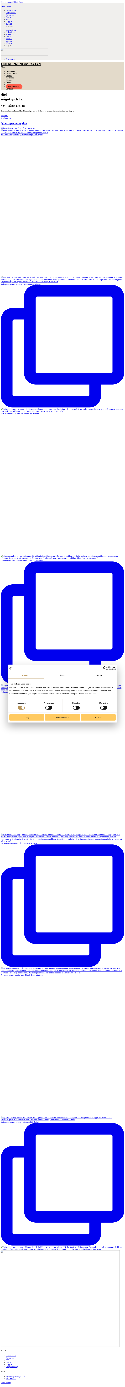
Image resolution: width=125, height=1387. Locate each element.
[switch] (48, 708)
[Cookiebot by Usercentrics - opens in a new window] (105, 668)
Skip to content (7, 2)
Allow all (98, 717)
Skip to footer (18, 2)
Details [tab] (63, 675)
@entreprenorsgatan (14, 123)
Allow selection (62, 717)
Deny (27, 717)
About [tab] (99, 675)
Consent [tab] (26, 675)
